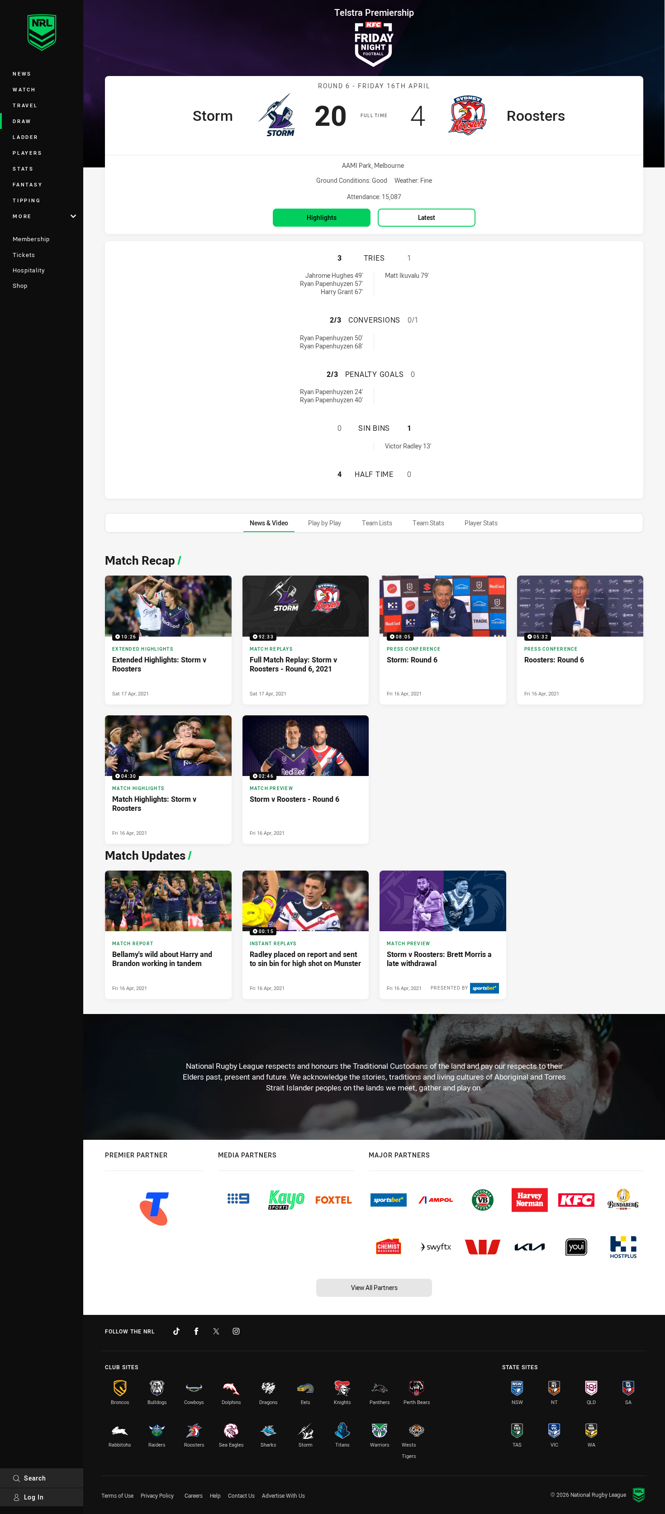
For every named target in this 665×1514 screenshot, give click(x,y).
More (22, 216)
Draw (22, 121)
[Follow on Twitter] (216, 1331)
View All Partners (374, 1287)
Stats (23, 168)
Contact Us (241, 1495)
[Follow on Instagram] (236, 1331)
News (22, 73)
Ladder (25, 136)
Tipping (27, 200)
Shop (20, 285)
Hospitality (29, 270)
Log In (34, 1497)
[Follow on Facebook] (196, 1331)
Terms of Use (117, 1495)
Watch (24, 89)
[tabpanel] (374, 774)
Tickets (24, 255)
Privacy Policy (157, 1495)
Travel (25, 105)
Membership (31, 239)
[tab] (268, 523)
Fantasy (28, 184)
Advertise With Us (283, 1495)
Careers (194, 1495)
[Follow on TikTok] (176, 1331)
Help (215, 1495)
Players (27, 152)
